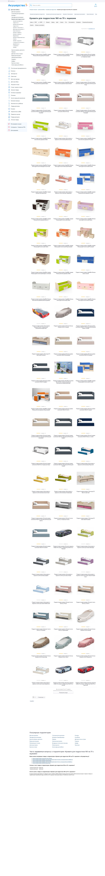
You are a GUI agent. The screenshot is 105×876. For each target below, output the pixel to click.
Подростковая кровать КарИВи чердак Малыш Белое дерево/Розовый (41, 55)
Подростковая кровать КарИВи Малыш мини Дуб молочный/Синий (86, 166)
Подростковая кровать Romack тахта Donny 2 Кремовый (63, 629)
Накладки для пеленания (18, 17)
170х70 (15, 39)
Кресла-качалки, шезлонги (18, 50)
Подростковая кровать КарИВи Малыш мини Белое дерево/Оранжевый (63, 83)
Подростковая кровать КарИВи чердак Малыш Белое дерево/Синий (86, 192)
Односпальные (17, 30)
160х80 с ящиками (17, 40)
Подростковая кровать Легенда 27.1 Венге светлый (86, 492)
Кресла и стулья (16, 63)
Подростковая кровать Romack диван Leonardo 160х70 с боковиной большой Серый (63, 465)
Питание (13, 95)
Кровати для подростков (18, 19)
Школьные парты (34, 745)
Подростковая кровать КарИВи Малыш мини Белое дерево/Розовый (86, 139)
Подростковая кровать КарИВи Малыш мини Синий (86, 273)
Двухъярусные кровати (18, 29)
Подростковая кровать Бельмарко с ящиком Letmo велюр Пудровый (63, 192)
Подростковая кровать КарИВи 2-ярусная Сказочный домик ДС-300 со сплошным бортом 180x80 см (52, 759)
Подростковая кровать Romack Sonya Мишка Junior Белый (85, 629)
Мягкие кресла (55, 745)
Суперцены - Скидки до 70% (18, 127)
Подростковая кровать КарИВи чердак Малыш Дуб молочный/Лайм (41, 246)
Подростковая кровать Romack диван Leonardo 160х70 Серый (85, 409)
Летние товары (15, 119)
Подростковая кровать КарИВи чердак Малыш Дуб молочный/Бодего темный (41, 273)
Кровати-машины (17, 34)
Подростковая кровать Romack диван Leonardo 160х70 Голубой (41, 547)
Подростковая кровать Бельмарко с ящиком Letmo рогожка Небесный (41, 603)
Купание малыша (15, 100)
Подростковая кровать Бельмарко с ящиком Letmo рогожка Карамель (41, 683)
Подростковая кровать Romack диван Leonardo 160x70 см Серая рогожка (41, 464)
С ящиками (16, 45)
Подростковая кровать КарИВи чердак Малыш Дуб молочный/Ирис (63, 219)
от (33, 22)
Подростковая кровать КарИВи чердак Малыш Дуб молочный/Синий (86, 381)
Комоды (14, 15)
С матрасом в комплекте (18, 42)
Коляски (13, 71)
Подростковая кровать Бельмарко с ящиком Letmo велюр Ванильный (63, 139)
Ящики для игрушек (16, 55)
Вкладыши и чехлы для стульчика (60, 743)
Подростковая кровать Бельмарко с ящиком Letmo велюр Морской (85, 464)
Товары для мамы (15, 106)
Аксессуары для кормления (18, 98)
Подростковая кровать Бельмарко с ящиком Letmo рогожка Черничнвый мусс (85, 575)
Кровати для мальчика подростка (18, 25)
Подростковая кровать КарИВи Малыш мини (41, 762)
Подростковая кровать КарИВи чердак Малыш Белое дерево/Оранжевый (41, 409)
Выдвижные (16, 35)
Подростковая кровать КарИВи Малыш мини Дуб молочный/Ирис (86, 219)
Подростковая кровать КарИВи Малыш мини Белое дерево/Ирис (63, 55)
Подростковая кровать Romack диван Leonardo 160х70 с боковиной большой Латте (41, 519)
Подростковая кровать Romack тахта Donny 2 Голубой (41, 629)
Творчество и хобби (16, 111)
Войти (95, 6)
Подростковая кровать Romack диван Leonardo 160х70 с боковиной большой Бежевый (41, 436)
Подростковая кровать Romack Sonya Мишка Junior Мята (63, 656)
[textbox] (50, 5)
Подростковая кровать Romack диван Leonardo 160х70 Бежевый (63, 354)
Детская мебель (15, 9)
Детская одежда (15, 79)
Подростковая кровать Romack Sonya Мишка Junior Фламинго (85, 656)
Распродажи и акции (16, 124)
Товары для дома (15, 117)
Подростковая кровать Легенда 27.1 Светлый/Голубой (41, 354)
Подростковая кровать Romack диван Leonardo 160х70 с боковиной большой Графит (63, 436)
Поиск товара (31, 5)
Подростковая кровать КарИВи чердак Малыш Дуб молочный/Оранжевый (63, 246)
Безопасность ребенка (17, 103)
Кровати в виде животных (19, 37)
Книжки (13, 109)
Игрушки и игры (15, 84)
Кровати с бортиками (18, 27)
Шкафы (14, 61)
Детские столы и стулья (17, 53)
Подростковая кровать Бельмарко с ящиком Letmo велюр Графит (41, 575)
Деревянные (16, 44)
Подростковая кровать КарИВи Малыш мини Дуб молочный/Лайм (63, 299)
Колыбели (77, 737)
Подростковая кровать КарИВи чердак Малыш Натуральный (41, 192)
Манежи (14, 51)
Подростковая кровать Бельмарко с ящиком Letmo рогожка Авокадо (85, 547)
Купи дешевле (14, 130)
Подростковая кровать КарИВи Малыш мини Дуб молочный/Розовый (86, 299)
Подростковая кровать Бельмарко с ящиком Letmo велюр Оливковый (63, 492)
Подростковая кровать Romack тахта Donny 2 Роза (63, 603)
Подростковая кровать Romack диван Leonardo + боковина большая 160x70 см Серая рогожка (85, 55)
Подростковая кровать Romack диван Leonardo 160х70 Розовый (85, 354)
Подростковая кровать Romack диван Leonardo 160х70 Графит (41, 381)
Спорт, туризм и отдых (16, 87)
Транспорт (13, 76)
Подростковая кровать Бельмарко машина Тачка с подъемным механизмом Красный (41, 327)
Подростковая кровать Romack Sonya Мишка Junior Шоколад (41, 656)
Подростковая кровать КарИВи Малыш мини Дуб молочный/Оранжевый (63, 166)
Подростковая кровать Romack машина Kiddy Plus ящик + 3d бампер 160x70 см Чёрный (63, 547)
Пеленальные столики (35, 743)
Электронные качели (17, 57)
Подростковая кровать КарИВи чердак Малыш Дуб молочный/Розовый (86, 246)
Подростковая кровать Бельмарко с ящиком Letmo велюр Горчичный (41, 492)
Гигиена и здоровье (16, 92)
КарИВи (32, 701)
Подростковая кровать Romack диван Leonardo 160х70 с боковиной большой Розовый (86, 111)
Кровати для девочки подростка (17, 21)
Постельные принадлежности (18, 68)
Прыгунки (77, 745)
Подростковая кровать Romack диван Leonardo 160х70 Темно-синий (85, 436)
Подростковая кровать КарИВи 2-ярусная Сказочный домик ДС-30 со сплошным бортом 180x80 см (52, 761)
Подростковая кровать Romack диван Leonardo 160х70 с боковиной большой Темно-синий (86, 327)
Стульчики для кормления (18, 13)
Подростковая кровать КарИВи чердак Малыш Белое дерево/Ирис (41, 83)
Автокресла (14, 73)
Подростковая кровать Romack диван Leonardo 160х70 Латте (63, 409)
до (38, 22)
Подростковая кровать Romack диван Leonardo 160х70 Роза (63, 111)
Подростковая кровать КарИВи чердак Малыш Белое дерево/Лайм (63, 273)
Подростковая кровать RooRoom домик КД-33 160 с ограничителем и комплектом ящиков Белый (63, 382)
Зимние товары (15, 90)
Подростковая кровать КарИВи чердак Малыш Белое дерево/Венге (41, 219)
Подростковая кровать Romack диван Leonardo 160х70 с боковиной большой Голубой (41, 111)
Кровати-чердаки (17, 32)
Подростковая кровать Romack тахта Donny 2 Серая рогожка (63, 519)
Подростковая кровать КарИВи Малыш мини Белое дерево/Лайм (41, 139)
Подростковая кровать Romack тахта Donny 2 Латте (85, 603)
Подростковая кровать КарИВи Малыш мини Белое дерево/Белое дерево (41, 299)
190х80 (15, 47)
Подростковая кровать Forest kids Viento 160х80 (42, 758)
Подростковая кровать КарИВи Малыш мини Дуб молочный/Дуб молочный (41, 166)
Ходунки (14, 59)
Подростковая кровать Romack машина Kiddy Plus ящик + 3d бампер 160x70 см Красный (86, 684)
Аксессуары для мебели (18, 64)
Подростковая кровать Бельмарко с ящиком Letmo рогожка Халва (63, 575)
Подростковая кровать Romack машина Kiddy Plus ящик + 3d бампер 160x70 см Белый (63, 684)
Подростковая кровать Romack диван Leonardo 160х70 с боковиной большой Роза (86, 83)
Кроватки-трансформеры (58, 737)
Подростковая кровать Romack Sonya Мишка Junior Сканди (63, 326)
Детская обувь (14, 81)
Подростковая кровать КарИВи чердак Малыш (41, 760)
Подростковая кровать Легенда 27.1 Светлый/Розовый (86, 519)
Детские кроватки (16, 11)
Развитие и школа (15, 114)
